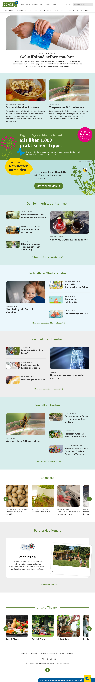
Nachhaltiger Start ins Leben (48, 273)
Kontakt (54, 4)
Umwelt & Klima (85, 11)
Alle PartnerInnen (47, 585)
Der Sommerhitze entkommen (47, 204)
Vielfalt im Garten (47, 405)
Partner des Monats (47, 531)
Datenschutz (34, 653)
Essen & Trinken (9, 11)
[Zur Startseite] (8, 4)
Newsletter (70, 653)
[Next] (89, 499)
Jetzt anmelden (47, 186)
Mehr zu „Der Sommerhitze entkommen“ (47, 257)
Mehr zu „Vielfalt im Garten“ (47, 462)
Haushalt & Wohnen (45, 11)
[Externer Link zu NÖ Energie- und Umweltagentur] (66, 678)
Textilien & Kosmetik (72, 11)
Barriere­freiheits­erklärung (49, 653)
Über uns (28, 4)
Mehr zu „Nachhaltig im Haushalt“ (47, 389)
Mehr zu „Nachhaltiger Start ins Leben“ (47, 323)
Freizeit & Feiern (21, 11)
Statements (47, 4)
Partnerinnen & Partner (37, 4)
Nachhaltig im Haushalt (47, 339)
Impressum (24, 653)
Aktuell (22, 4)
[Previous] (5, 499)
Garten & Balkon (33, 11)
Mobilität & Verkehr (59, 11)
